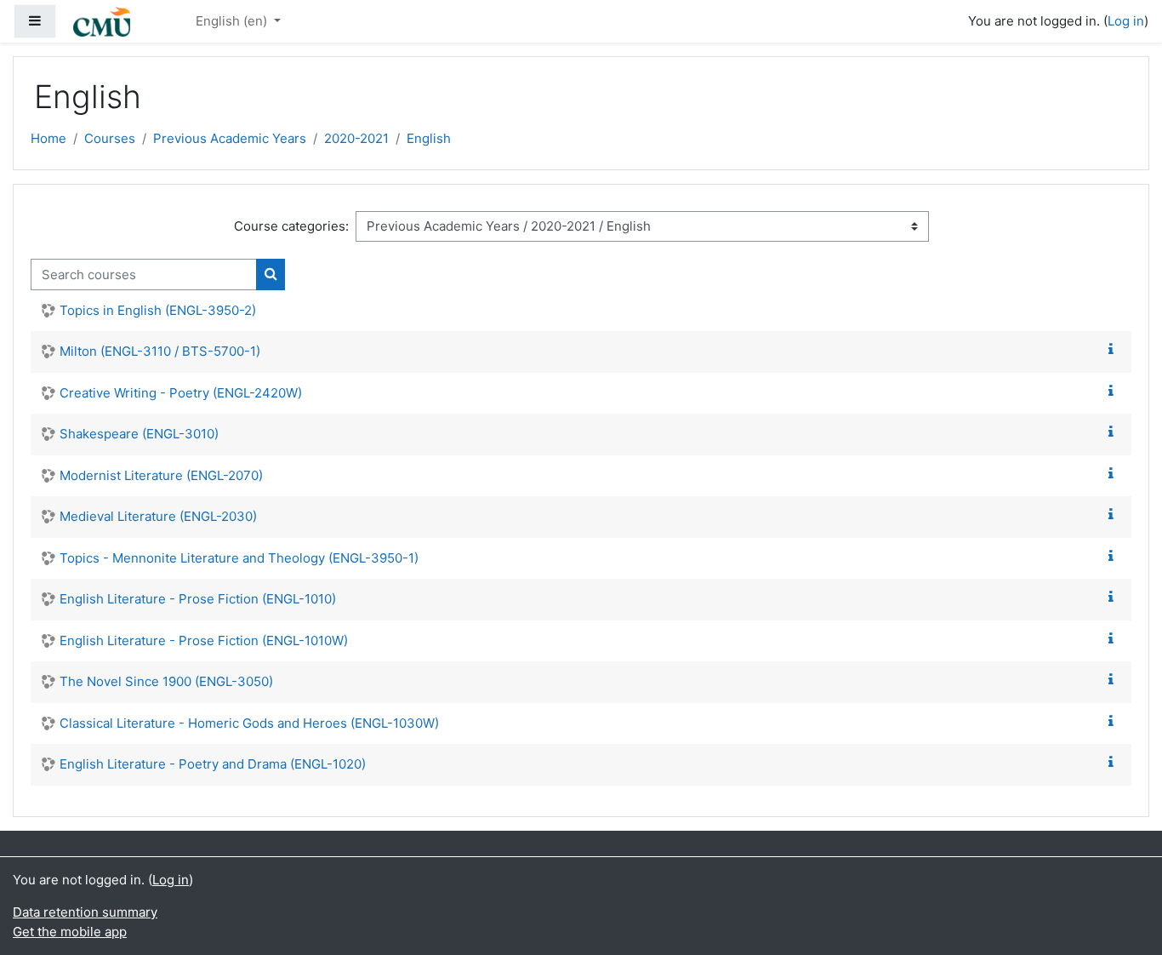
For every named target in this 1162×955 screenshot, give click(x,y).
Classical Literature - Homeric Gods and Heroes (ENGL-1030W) (249, 723)
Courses (109, 138)
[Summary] (1114, 349)
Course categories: (291, 226)
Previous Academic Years (229, 138)
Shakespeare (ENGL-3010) (139, 434)
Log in (1126, 21)
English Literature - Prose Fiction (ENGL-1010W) (204, 640)
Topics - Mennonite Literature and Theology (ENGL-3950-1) (239, 558)
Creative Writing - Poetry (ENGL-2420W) (181, 393)
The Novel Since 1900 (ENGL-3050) (166, 681)
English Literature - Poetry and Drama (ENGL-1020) (213, 764)
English (429, 138)
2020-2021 (356, 138)
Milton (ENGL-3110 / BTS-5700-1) (160, 351)
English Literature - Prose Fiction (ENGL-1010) (198, 599)
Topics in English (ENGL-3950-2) (158, 310)
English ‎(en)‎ (233, 21)
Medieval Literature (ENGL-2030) (158, 516)
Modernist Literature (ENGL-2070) (161, 475)
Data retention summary (85, 912)
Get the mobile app (70, 932)
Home (48, 138)
